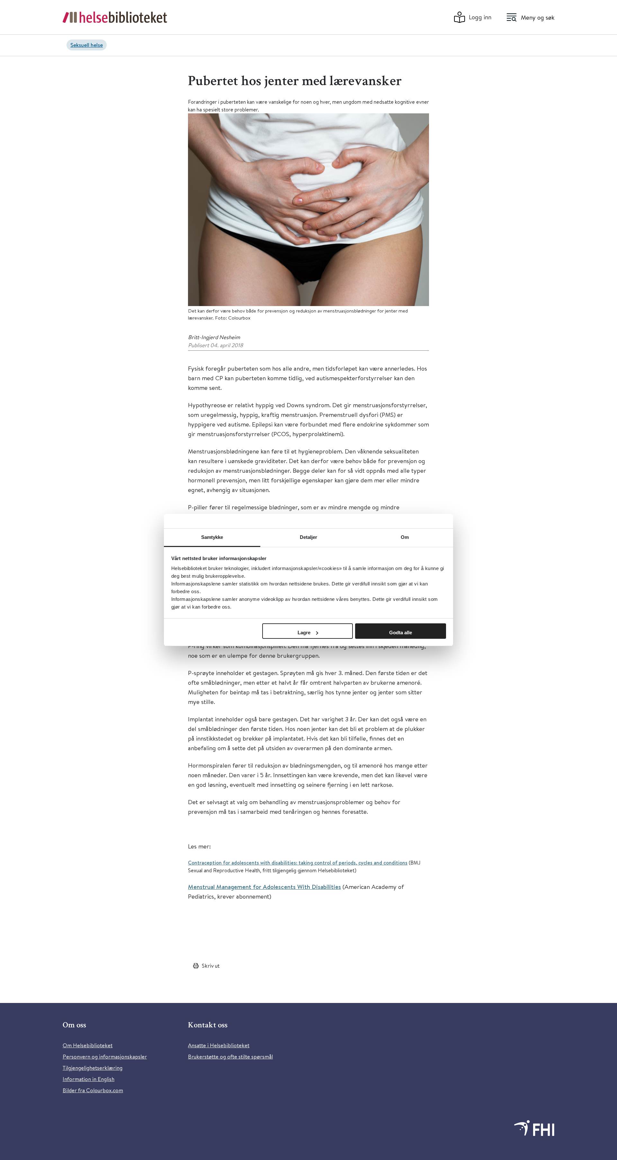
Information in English (88, 1079)
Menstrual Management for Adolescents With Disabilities (264, 887)
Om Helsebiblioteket (87, 1045)
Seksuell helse (86, 44)
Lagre (304, 632)
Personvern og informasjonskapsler (105, 1056)
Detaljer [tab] (308, 537)
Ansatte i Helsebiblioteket (218, 1045)
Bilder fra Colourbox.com (93, 1090)
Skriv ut (210, 965)
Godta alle (400, 632)
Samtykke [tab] (212, 537)
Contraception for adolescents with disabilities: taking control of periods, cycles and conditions (297, 862)
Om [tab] (405, 537)
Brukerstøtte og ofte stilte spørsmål (230, 1056)
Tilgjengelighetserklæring (92, 1067)
